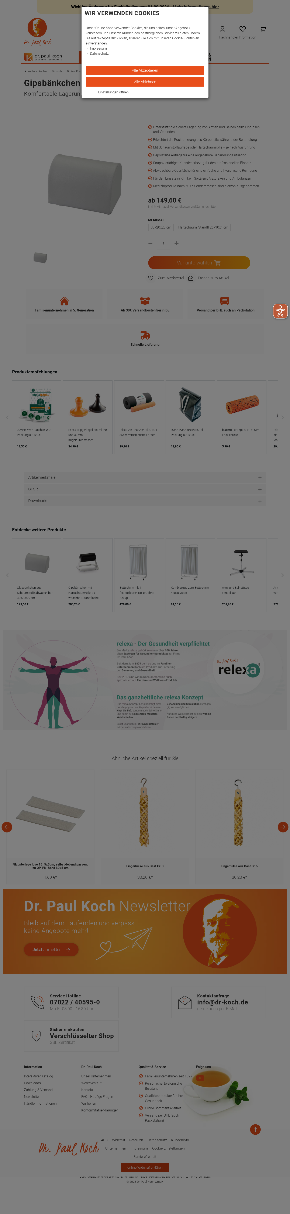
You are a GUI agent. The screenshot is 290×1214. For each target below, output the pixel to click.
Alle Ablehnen (145, 82)
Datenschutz (99, 53)
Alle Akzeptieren (145, 70)
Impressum (98, 48)
